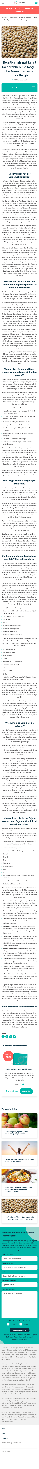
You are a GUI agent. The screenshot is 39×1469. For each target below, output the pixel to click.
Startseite (4, 17)
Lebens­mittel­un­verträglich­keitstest (19, 1069)
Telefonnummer (7, 1272)
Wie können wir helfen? (9, 1280)
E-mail (7, 1263)
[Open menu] (3, 3)
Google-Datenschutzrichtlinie (18, 1337)
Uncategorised (13, 17)
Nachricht (9, 1289)
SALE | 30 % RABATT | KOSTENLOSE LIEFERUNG (19, 10)
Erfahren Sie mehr (12, 1091)
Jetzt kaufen (26, 1091)
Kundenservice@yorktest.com (11, 1443)
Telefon (25, 1324)
